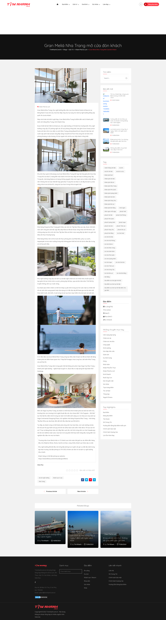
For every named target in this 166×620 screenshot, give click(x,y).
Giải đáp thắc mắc (109, 351)
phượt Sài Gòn (109, 226)
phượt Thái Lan (121, 226)
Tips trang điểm (108, 387)
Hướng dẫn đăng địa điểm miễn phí (114, 425)
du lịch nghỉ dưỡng (44, 478)
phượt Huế (123, 211)
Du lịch (107, 310)
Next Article (81, 491)
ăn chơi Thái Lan (109, 266)
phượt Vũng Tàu (109, 229)
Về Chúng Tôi (107, 422)
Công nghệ (106, 345)
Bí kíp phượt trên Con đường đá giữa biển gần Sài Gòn (119, 140)
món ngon (122, 208)
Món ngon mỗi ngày (110, 211)
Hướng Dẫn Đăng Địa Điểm (117, 584)
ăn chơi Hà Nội (109, 237)
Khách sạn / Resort (90, 577)
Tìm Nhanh (45, 541)
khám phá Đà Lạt (109, 204)
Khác (106, 313)
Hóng (105, 361)
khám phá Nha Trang (110, 186)
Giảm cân (106, 355)
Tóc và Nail (106, 391)
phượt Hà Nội (108, 215)
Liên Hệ (111, 571)
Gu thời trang (107, 358)
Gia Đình (85, 4)
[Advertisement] (83, 21)
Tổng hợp (106, 394)
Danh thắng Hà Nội (110, 168)
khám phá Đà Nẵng (110, 208)
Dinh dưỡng (107, 348)
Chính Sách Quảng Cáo (110, 432)
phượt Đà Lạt (121, 229)
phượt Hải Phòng (121, 215)
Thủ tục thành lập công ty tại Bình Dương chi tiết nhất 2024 (119, 95)
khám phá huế (109, 175)
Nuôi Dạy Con (107, 378)
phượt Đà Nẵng (109, 233)
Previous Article (51, 491)
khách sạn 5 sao (57, 478)
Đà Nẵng (107, 277)
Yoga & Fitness (107, 397)
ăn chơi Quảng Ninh (110, 258)
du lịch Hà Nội (108, 171)
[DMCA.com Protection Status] (41, 597)
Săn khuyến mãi (108, 381)
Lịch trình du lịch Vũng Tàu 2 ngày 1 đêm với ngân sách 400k (119, 131)
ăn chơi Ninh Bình (109, 251)
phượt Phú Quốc (109, 218)
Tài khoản (106, 419)
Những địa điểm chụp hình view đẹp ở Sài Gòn (118, 148)
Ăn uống (108, 307)
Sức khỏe (95, 4)
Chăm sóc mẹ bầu (108, 341)
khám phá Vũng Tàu (110, 200)
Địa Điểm (65, 4)
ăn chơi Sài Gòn (120, 262)
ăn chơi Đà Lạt (109, 273)
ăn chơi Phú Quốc (109, 255)
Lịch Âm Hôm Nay (108, 435)
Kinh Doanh (107, 374)
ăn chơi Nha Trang (110, 248)
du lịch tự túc (120, 171)
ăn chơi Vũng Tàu (109, 269)
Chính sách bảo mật (109, 429)
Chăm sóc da (107, 338)
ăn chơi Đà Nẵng (121, 273)
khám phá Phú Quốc (110, 189)
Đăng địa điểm (107, 416)
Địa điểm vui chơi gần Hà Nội (113, 280)
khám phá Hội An (109, 182)
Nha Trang (42, 481)
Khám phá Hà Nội (109, 178)
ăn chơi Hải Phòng (110, 240)
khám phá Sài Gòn (110, 197)
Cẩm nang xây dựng (109, 335)
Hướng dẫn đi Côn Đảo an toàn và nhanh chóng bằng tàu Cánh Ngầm (119, 120)
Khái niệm (106, 364)
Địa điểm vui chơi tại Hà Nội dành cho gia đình (115, 289)
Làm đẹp (106, 4)
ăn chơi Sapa (108, 262)
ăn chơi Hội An (109, 244)
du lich (121, 168)
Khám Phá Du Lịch (44, 107)
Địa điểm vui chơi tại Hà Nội (112, 284)
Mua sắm (108, 316)
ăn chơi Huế (120, 233)
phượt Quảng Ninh (110, 222)
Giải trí (75, 4)
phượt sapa (122, 222)
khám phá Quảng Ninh (111, 193)
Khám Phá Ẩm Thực (109, 368)
